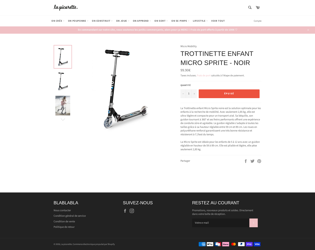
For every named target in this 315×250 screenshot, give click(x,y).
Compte (257, 21)
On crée (57, 21)
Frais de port (204, 75)
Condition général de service (70, 216)
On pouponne (77, 21)
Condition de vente (64, 221)
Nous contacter (62, 210)
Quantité (185, 85)
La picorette (66, 244)
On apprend (141, 21)
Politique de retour (64, 227)
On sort (160, 21)
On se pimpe (179, 21)
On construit (101, 21)
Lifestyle (199, 21)
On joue (122, 21)
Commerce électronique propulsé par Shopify (94, 244)
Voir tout (218, 21)
